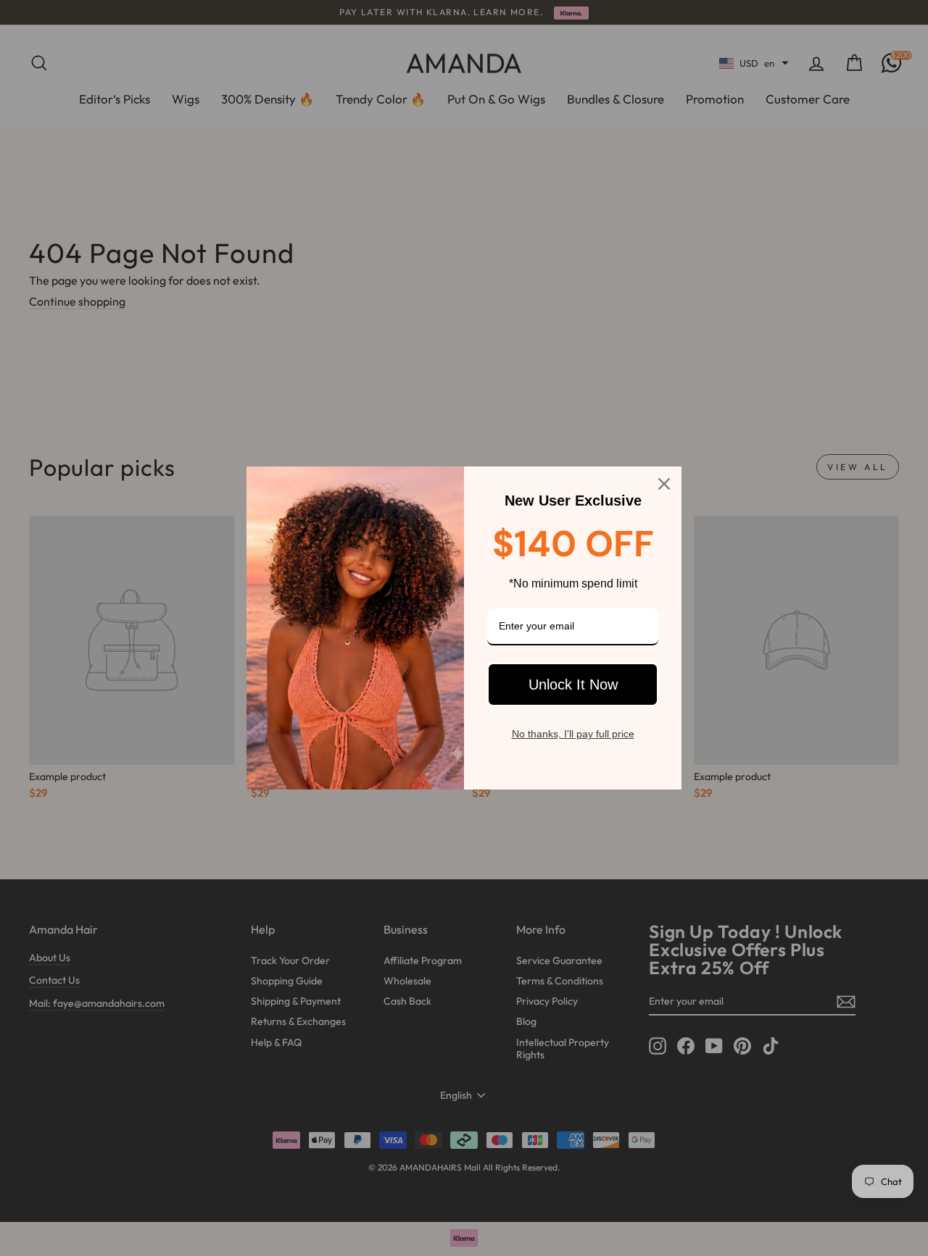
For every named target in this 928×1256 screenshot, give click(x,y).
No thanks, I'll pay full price (573, 734)
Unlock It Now (573, 684)
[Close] (664, 483)
